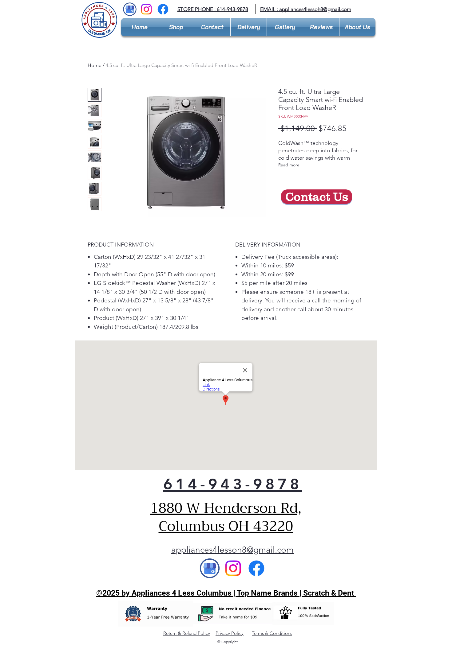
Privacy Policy (230, 633)
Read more (288, 165)
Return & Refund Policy (186, 633)
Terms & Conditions (272, 633)
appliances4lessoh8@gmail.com (315, 9)
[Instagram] (146, 9)
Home (94, 65)
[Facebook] (163, 9)
